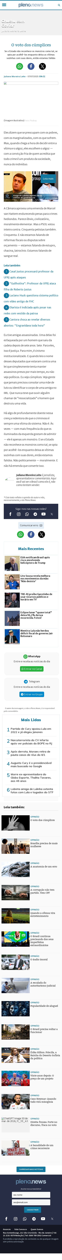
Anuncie (7, 1229)
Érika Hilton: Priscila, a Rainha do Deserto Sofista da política (45, 1055)
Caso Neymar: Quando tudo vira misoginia (43, 1100)
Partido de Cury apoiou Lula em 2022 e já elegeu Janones (31, 730)
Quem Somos (37, 1229)
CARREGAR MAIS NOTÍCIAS (31, 1169)
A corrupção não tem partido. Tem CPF (42, 891)
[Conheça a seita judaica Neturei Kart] (7, 955)
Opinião (34, 816)
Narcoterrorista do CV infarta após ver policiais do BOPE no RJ (31, 741)
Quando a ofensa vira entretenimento (42, 914)
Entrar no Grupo (33, 694)
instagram (18, 514)
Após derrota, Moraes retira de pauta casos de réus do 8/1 (30, 753)
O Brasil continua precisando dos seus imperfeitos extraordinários (42, 941)
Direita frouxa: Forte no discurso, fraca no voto (43, 1123)
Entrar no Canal (33, 668)
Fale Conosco (20, 1229)
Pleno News (31, 5)
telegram (35, 514)
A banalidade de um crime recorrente (41, 1147)
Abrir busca (59, 5)
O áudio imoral (39, 959)
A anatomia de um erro (43, 866)
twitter (51, 514)
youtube (43, 514)
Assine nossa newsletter (31, 1189)
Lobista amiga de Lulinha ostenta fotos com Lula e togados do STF (32, 790)
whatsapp (26, 514)
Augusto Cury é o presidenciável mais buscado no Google (31, 764)
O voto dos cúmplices (42, 820)
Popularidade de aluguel (44, 1006)
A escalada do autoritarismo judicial (43, 984)
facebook (10, 514)
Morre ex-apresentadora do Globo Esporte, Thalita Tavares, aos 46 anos (31, 778)
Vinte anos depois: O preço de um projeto (42, 1077)
